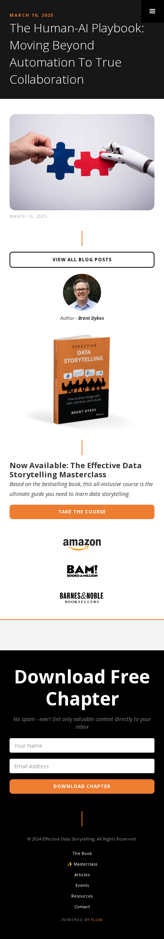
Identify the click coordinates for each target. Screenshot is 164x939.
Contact (82, 906)
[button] (152, 11)
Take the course (82, 511)
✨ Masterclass (82, 864)
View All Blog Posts (82, 259)
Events (82, 885)
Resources (82, 896)
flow (97, 919)
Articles (82, 874)
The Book (82, 853)
